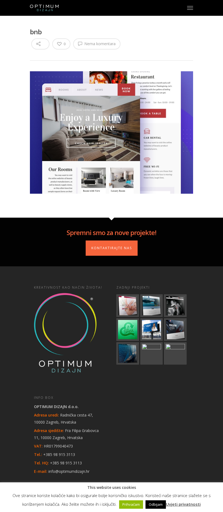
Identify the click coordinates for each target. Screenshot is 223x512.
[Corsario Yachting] (127, 353)
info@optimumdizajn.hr (68, 471)
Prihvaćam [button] (131, 504)
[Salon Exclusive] (175, 305)
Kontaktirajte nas (111, 248)
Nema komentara (99, 43)
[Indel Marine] (151, 305)
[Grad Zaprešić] (127, 329)
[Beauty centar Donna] (127, 305)
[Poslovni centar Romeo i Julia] (175, 329)
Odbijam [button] (156, 504)
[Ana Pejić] (151, 353)
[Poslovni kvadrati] (175, 353)
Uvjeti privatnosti (183, 504)
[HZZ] (151, 329)
